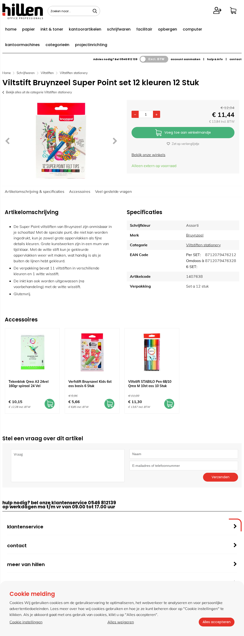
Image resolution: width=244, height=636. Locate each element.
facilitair (144, 29)
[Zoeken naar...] (95, 11)
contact (235, 59)
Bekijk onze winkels (148, 154)
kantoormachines (22, 44)
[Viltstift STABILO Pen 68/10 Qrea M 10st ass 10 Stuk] (152, 352)
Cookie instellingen (26, 622)
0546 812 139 (128, 59)
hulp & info (215, 59)
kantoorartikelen (85, 29)
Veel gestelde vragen (113, 191)
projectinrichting (91, 44)
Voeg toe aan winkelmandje (187, 132)
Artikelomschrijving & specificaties (34, 191)
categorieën (57, 44)
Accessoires (79, 191)
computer (192, 29)
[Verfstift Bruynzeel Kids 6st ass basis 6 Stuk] (92, 352)
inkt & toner (52, 29)
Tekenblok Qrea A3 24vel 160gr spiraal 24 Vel (29, 383)
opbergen (167, 29)
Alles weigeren (120, 622)
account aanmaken (185, 59)
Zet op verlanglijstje (185, 144)
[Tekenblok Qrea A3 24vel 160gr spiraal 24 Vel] (32, 352)
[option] (61, 140)
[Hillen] (22, 17)
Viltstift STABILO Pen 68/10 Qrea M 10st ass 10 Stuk (149, 383)
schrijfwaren (119, 29)
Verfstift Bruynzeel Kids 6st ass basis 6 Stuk (90, 383)
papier (28, 29)
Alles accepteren (217, 622)
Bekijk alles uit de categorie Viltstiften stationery (39, 92)
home (10, 29)
